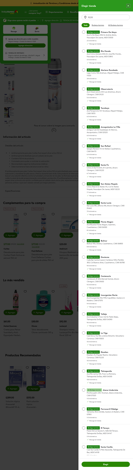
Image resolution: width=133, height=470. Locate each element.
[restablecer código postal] (85, 17)
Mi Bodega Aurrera (115, 25)
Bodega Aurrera (98, 25)
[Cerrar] (128, 5)
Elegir (105, 464)
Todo (86, 25)
